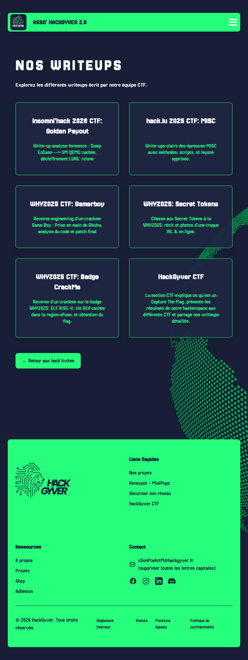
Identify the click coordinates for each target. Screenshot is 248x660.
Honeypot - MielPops (149, 483)
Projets (23, 570)
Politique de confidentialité (202, 623)
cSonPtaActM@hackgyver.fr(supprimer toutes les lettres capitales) (176, 564)
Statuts (142, 620)
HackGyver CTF (144, 503)
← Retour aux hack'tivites (48, 360)
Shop (20, 581)
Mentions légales (162, 623)
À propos (24, 560)
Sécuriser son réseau (150, 493)
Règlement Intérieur (105, 623)
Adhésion (24, 591)
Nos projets (140, 472)
